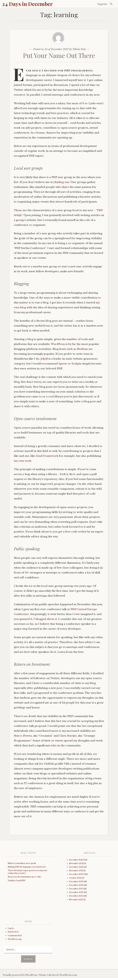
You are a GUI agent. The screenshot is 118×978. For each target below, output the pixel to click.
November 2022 (76, 863)
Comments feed (15, 935)
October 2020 (75, 878)
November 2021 (76, 870)
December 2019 (76, 881)
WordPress (58, 344)
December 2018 (76, 885)
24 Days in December (27, 3)
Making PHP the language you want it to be (27, 867)
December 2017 (76, 889)
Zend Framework (47, 455)
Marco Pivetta (23, 735)
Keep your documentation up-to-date (24, 877)
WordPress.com (68, 975)
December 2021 (76, 867)
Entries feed (13, 932)
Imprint (102, 4)
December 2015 (76, 896)
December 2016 (76, 892)
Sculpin (76, 363)
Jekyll (44, 358)
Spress (63, 363)
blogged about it (46, 619)
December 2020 (76, 874)
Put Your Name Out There (59, 55)
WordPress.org (14, 939)
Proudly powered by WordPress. (20, 975)
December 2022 (76, 860)
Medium (82, 349)
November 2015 (76, 900)
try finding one (59, 182)
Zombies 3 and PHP (16, 880)
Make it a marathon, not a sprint (22, 863)
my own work (22, 460)
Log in (11, 928)
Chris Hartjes (68, 735)
